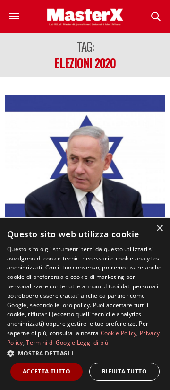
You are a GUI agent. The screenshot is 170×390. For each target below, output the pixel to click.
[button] (85, 353)
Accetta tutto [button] (46, 371)
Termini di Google (50, 342)
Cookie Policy (119, 333)
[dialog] (85, 304)
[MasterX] (85, 16)
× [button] (159, 228)
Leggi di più (93, 342)
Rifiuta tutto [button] (124, 371)
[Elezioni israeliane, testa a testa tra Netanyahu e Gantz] (85, 156)
